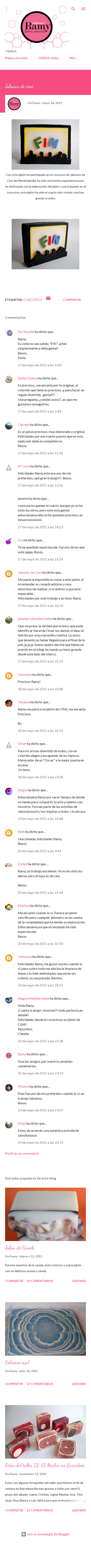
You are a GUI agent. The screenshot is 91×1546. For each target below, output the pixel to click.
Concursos (32, 299)
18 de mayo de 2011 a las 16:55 (40, 730)
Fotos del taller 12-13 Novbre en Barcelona (45, 1465)
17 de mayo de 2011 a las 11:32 (40, 453)
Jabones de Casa (30, 572)
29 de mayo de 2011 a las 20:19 (40, 1142)
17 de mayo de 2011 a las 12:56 (40, 485)
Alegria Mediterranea (34, 998)
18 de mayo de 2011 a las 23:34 (40, 777)
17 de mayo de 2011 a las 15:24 (40, 559)
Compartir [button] (72, 299)
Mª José (24, 466)
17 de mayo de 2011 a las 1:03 (39, 365)
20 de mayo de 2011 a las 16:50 (40, 943)
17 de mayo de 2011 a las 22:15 (40, 661)
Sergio (22, 790)
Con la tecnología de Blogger (48, 1534)
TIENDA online (48, 58)
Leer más (79, 1281)
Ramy (22, 1054)
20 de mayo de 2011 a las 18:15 (40, 985)
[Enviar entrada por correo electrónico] (48, 299)
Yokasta (24, 702)
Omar (22, 743)
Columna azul (17, 1362)
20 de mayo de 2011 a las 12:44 (40, 892)
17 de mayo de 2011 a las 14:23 (40, 527)
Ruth (21, 831)
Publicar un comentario (22, 1153)
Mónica (23, 1086)
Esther (22, 864)
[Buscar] (73, 7)
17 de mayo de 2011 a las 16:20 (40, 605)
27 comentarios (40, 1384)
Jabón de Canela (19, 1248)
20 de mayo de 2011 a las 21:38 (40, 1041)
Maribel (24, 905)
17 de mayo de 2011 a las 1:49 (39, 411)
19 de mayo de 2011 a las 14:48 (40, 818)
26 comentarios (40, 1281)
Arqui (22, 1123)
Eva (20, 540)
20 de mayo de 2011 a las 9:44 (39, 851)
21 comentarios (40, 1510)
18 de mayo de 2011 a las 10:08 (40, 689)
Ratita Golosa (28, 378)
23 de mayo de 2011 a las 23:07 (40, 1110)
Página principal (16, 58)
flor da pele (26, 332)
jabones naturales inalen (35, 619)
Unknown (25, 674)
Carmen (23, 424)
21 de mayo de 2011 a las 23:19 (40, 1073)
